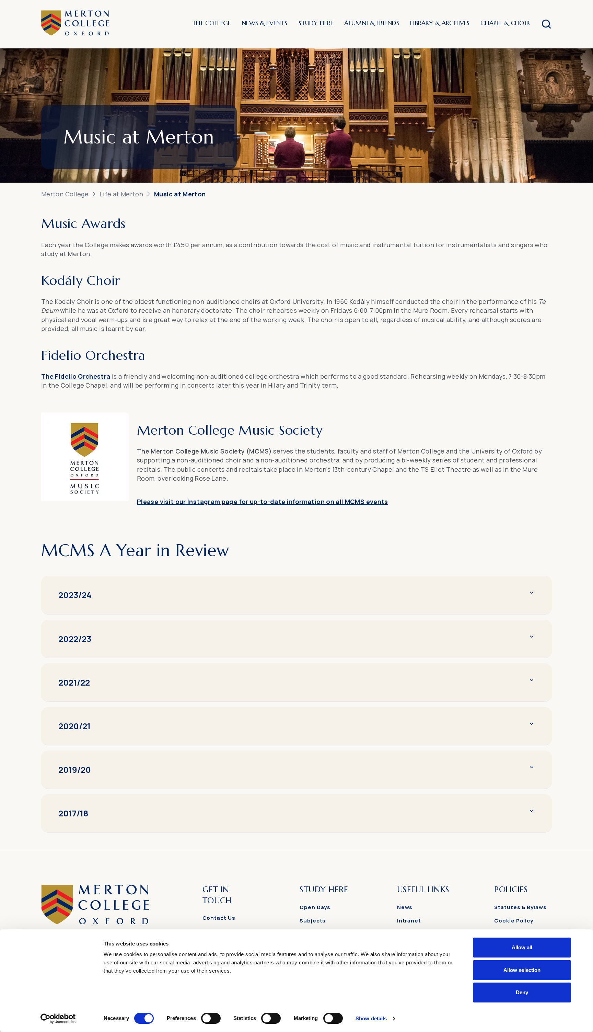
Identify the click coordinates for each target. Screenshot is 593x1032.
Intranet (409, 920)
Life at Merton (121, 194)
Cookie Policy (513, 920)
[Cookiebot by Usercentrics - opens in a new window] (58, 1018)
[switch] (211, 1018)
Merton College (65, 194)
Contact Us (218, 917)
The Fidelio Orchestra (76, 376)
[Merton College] (75, 24)
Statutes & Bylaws (520, 907)
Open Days (315, 907)
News (405, 907)
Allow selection (522, 970)
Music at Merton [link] (180, 194)
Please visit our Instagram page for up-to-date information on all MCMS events (262, 501)
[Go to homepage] (95, 922)
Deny (522, 992)
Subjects (313, 920)
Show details (371, 1018)
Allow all (522, 947)
